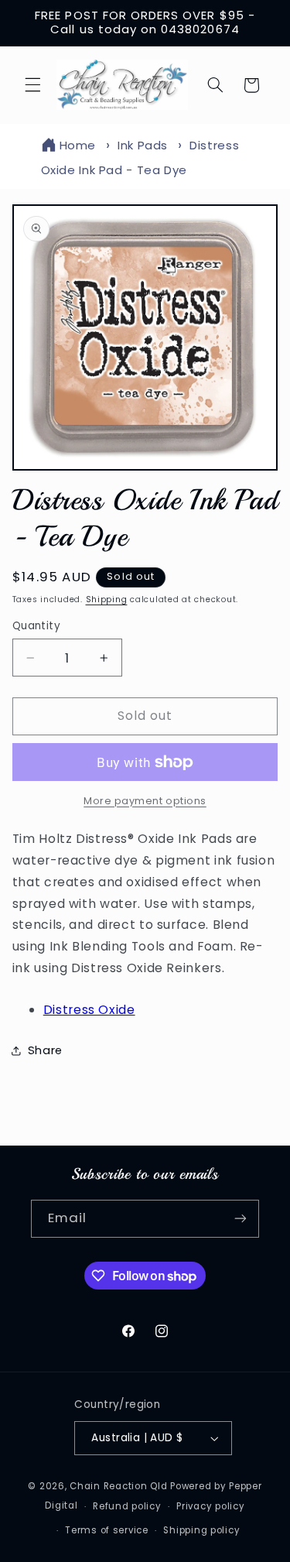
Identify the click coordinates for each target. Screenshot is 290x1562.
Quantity (36, 625)
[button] (32, 85)
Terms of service (106, 1530)
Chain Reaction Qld (118, 1486)
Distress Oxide (89, 1010)
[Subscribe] (240, 1219)
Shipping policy (201, 1530)
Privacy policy (210, 1506)
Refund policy (127, 1506)
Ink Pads (143, 145)
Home (78, 145)
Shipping (107, 599)
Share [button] (45, 1050)
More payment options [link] (145, 800)
